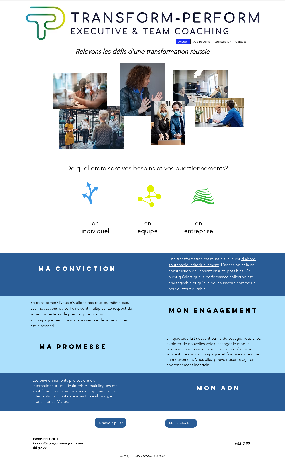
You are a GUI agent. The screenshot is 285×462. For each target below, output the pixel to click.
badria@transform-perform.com (58, 443)
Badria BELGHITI (45, 439)
